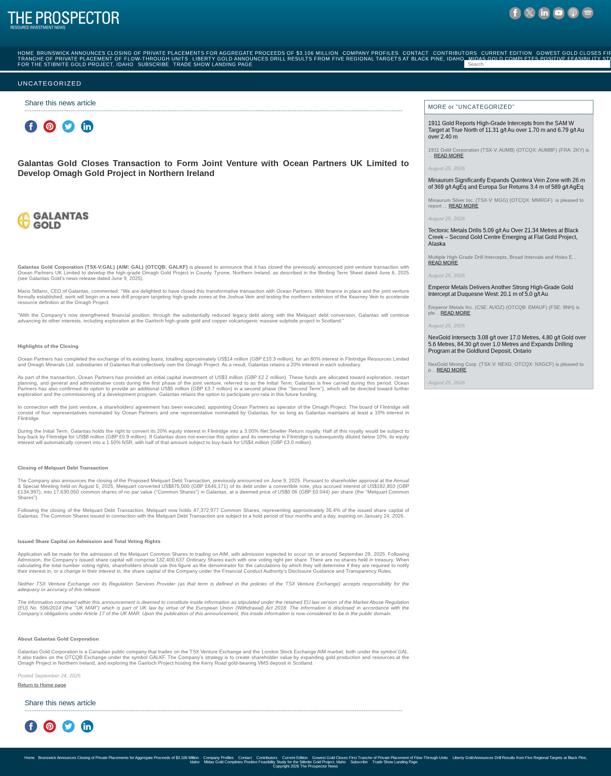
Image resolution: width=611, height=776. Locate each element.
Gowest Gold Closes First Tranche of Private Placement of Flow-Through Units (380, 757)
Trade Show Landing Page (212, 64)
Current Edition (506, 53)
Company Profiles (370, 53)
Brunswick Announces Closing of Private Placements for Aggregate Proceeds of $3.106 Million (187, 53)
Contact (416, 53)
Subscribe (153, 64)
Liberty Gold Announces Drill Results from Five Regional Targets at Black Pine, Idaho (328, 59)
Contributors (455, 53)
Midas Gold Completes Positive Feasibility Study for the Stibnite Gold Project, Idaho (275, 762)
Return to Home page (42, 685)
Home (26, 53)
